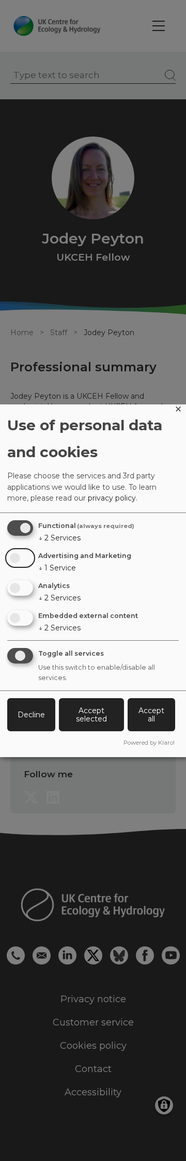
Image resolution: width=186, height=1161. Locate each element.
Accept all (151, 714)
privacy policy (112, 498)
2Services (59, 537)
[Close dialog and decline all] (178, 410)
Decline (31, 714)
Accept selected (91, 714)
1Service (57, 567)
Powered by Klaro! (149, 742)
